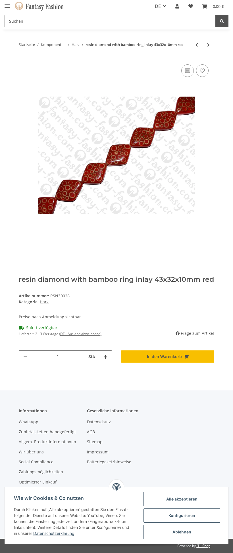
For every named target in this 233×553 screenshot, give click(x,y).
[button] (177, 6)
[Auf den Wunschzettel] (202, 70)
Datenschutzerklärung (53, 533)
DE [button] (158, 6)
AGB (91, 431)
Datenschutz (99, 421)
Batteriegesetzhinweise (109, 461)
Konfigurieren (181, 515)
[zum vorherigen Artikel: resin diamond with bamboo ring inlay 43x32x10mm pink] (197, 45)
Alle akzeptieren (181, 499)
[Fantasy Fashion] (39, 6)
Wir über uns (31, 452)
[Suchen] (221, 21)
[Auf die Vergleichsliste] (187, 70)
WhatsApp (28, 421)
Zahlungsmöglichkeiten (41, 471)
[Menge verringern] (25, 357)
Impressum (98, 452)
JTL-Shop (203, 545)
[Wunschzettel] (190, 6)
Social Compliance (36, 461)
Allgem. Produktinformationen (47, 441)
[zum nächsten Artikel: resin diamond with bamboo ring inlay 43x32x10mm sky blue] (208, 45)
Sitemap (95, 441)
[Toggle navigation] (7, 3)
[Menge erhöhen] (105, 357)
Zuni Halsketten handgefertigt (47, 431)
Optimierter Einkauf (38, 482)
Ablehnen (181, 531)
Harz (44, 301)
